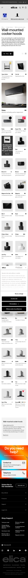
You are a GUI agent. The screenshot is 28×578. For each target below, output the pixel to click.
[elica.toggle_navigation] (2, 7)
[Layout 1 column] (22, 54)
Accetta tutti (14, 298)
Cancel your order (6, 531)
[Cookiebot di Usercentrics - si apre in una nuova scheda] (16, 268)
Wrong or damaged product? (19, 522)
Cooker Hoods (9, 27)
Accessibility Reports (15, 565)
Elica (3, 27)
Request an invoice (19, 535)
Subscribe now (21, 485)
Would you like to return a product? (6, 534)
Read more (5, 435)
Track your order (5, 522)
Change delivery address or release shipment (6, 527)
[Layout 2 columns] (25, 54)
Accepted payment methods (20, 527)
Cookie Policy (19, 567)
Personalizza (13, 303)
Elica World (5, 493)
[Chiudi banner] (25, 267)
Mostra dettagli (19, 293)
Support (4, 504)
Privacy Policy (22, 565)
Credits (23, 567)
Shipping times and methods (19, 531)
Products (4, 498)
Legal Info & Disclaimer (7, 565)
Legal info (4, 510)
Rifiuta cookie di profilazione (14, 309)
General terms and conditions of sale (9, 567)
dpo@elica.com (20, 574)
